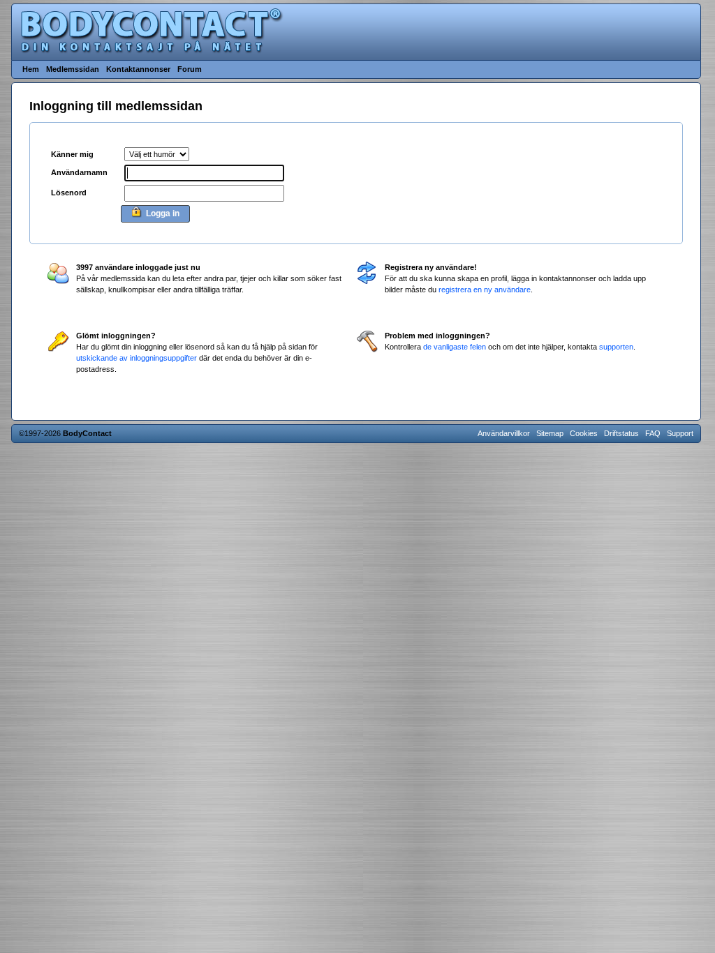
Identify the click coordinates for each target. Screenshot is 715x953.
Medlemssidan (72, 69)
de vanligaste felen (454, 347)
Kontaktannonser (138, 69)
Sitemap (549, 433)
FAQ (653, 433)
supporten (616, 347)
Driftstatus (621, 433)
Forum (189, 69)
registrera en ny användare (484, 289)
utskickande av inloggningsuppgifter (136, 358)
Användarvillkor (504, 433)
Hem (30, 69)
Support (680, 433)
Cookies (584, 433)
